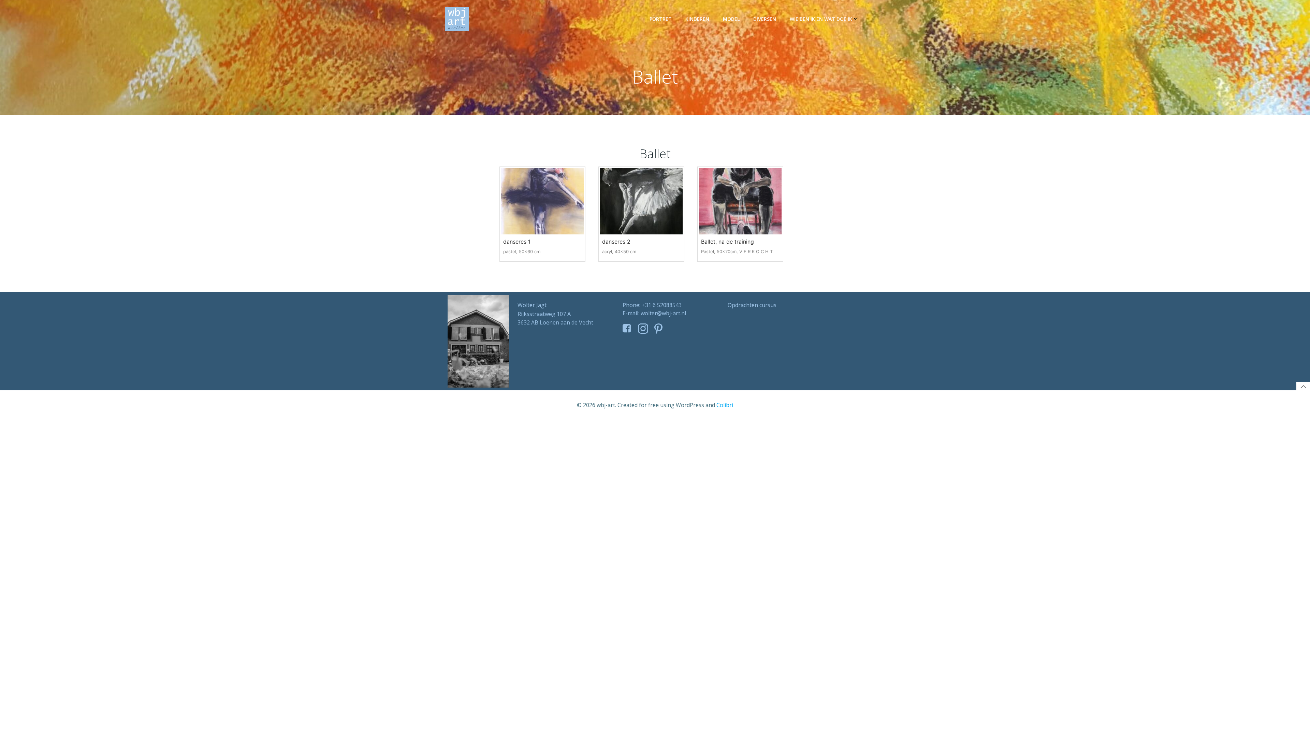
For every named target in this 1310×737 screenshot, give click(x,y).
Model (731, 19)
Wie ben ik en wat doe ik (821, 19)
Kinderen (697, 19)
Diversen (764, 19)
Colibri (724, 405)
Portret (661, 19)
